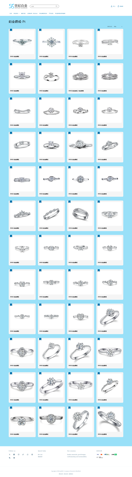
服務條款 (71, 474)
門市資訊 (51, 13)
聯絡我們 (40, 456)
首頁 (11, 13)
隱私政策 (61, 474)
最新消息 (23, 13)
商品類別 (16, 13)
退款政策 (66, 474)
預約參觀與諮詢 (43, 13)
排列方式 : (109, 26)
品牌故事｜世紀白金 (32, 13)
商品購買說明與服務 (60, 13)
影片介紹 (40, 454)
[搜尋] (56, 6)
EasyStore (78, 471)
